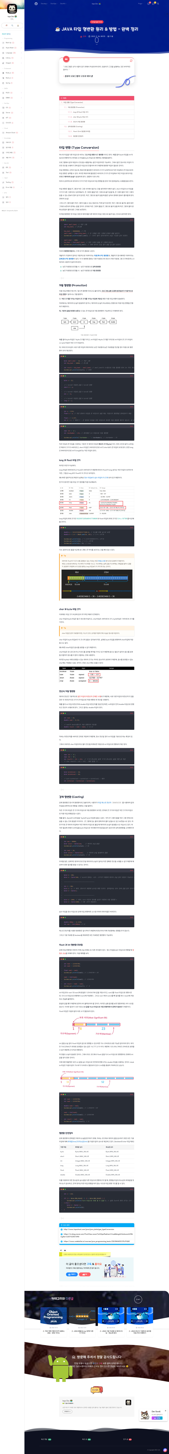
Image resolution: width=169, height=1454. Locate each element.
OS (7, 107)
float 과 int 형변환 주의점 (81, 131)
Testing (9, 182)
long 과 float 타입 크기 (80, 112)
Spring (8, 83)
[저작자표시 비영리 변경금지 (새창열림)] (131, 1250)
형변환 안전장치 (78, 136)
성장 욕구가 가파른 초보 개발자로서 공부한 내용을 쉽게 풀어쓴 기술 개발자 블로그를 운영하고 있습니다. (92, 1407)
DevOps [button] (53, 3)
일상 (7, 202)
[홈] (7, 26)
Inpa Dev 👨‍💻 (67, 1401)
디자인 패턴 (10, 152)
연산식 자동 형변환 (79, 122)
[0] (153, 4)
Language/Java (96, 22)
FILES (8, 92)
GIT (8, 118)
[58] (148, 4)
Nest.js (9, 78)
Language (10, 53)
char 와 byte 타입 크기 (80, 117)
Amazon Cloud (11, 132)
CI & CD (9, 123)
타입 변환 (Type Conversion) (73, 102)
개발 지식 (9, 157)
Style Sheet (10, 47)
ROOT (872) (6, 34)
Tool (8, 172)
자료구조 (9, 142)
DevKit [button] (62, 3)
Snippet (9, 63)
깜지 (7, 197)
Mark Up (9, 42)
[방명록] (18, 26)
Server (9, 112)
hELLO (4, 210)
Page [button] (140, 3)
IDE (7, 167)
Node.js (9, 73)
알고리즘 (9, 147)
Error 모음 (9, 187)
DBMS (8, 98)
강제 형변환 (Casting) (75, 126)
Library (9, 58)
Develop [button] (44, 3)
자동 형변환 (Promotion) (76, 107)
